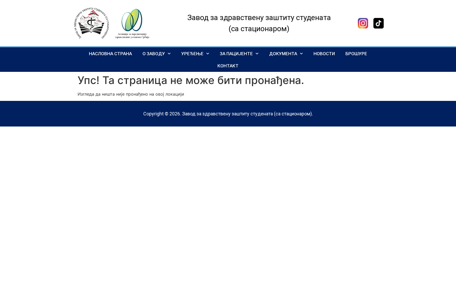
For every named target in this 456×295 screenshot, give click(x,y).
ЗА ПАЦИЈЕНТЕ (236, 53)
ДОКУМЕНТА (283, 53)
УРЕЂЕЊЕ (192, 53)
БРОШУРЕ (356, 53)
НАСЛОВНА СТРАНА (110, 53)
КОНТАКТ (228, 65)
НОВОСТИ (324, 53)
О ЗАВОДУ (153, 53)
